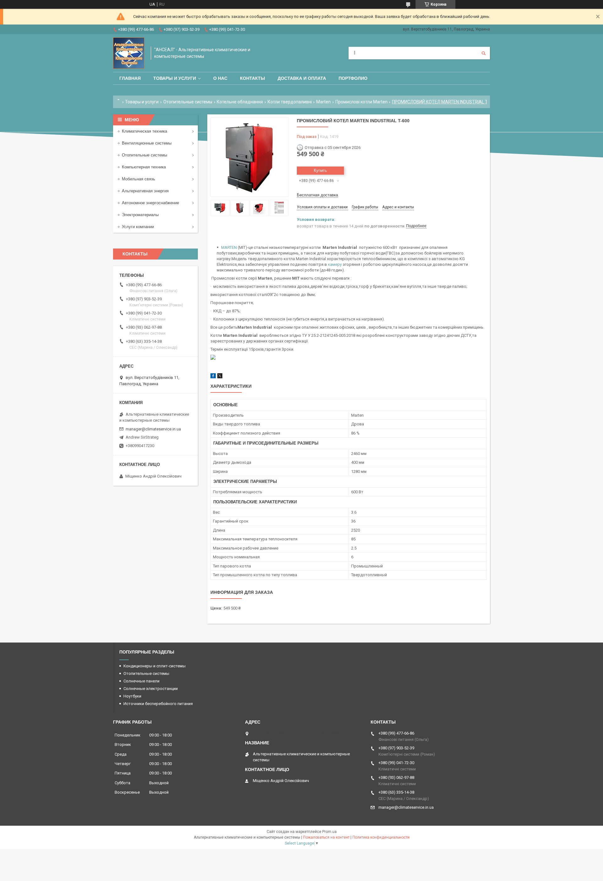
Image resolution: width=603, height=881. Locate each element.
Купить (320, 170)
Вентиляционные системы (146, 143)
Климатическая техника (144, 131)
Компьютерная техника (144, 167)
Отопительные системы (187, 101)
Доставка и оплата (302, 78)
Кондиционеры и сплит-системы (154, 666)
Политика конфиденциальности (381, 837)
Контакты (252, 78)
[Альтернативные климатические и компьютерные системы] (128, 53)
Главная (130, 78)
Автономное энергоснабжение (150, 202)
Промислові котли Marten (361, 101)
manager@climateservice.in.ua (153, 429)
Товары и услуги (174, 78)
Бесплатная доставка (317, 195)
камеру (335, 264)
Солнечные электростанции (150, 688)
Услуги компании (138, 226)
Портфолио (353, 78)
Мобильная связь (138, 179)
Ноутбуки (132, 696)
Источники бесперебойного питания (158, 703)
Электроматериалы (140, 214)
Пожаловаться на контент (326, 837)
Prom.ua (329, 831)
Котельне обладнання (240, 101)
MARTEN (229, 247)
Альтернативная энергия (145, 191)
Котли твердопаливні (290, 101)
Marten (323, 101)
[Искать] (483, 53)
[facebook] (213, 377)
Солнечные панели (141, 681)
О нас (220, 78)
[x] (219, 377)
